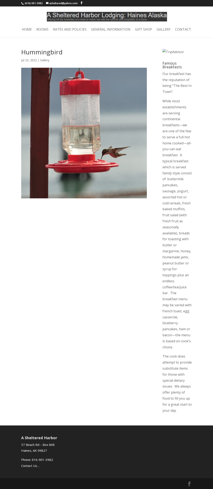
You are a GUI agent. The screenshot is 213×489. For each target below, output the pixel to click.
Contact (183, 30)
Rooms (42, 30)
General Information (110, 30)
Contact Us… (30, 466)
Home (27, 30)
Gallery (164, 30)
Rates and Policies (70, 30)
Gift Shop (143, 30)
